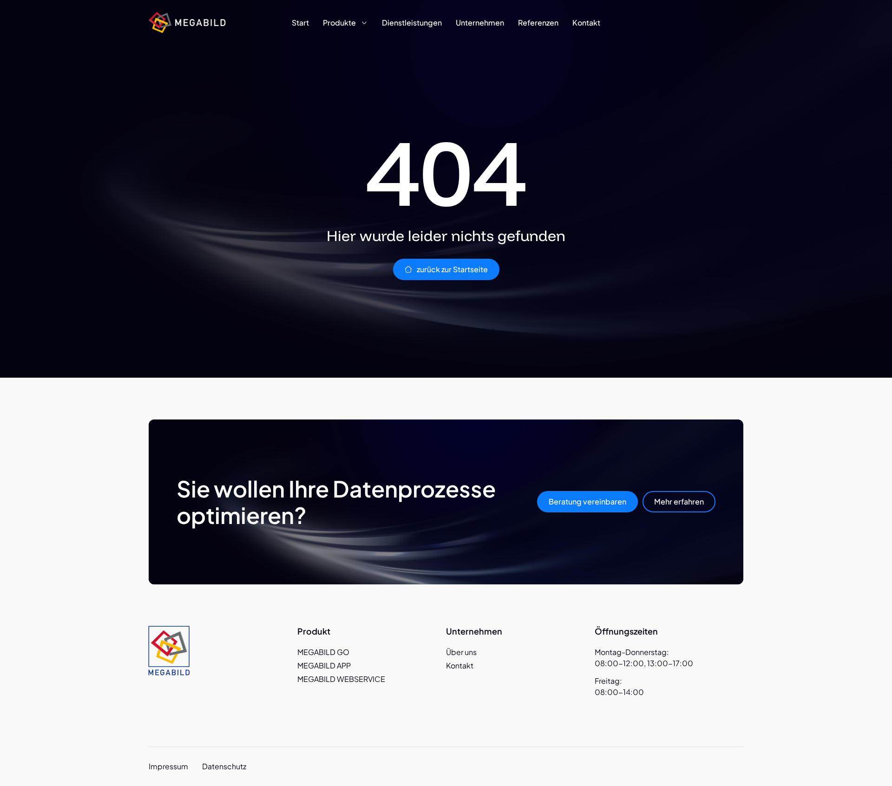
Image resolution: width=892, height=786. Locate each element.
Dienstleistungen (412, 22)
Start (300, 22)
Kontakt (586, 22)
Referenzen (538, 22)
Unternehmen (480, 22)
